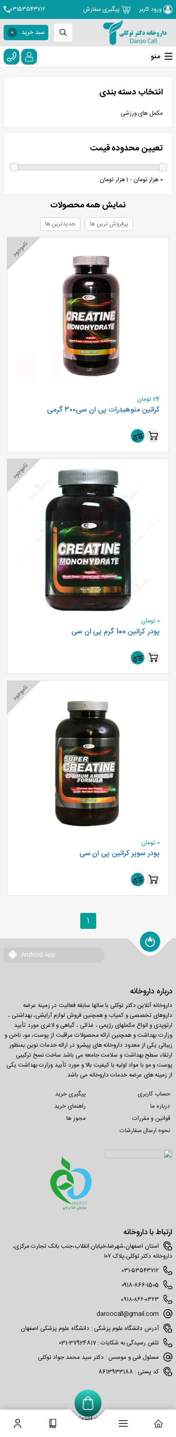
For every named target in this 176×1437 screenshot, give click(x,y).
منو (155, 57)
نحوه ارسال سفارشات (145, 1131)
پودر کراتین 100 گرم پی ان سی (115, 632)
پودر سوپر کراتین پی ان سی (119, 854)
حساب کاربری (154, 1094)
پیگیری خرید (70, 1094)
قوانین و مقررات (151, 1118)
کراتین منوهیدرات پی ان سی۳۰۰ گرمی (103, 410)
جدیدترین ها (60, 224)
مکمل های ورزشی (141, 113)
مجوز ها (76, 1118)
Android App (37, 955)
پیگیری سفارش (102, 9)
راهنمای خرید (70, 1106)
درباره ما (160, 1106)
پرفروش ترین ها (109, 224)
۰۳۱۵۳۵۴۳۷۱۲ (28, 9)
